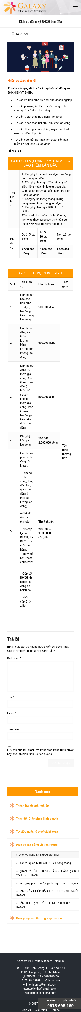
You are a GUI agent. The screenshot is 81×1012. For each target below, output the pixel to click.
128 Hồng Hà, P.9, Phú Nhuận (42, 972)
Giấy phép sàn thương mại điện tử (39, 918)
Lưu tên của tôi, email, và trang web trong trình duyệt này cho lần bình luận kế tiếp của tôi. (40, 752)
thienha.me (54, 980)
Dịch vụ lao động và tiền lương (37, 844)
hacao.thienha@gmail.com (39, 988)
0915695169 (33, 976)
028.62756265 (32, 980)
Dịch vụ (26, 1010)
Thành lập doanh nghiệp (32, 805)
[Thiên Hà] (25, 7)
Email (11, 713)
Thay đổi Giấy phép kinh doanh (37, 818)
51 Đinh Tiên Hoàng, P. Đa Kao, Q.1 (42, 968)
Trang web (13, 729)
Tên (10, 697)
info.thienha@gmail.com (41, 984)
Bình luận (14, 658)
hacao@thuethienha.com (40, 992)
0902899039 (51, 976)
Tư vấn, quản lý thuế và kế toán (37, 831)
